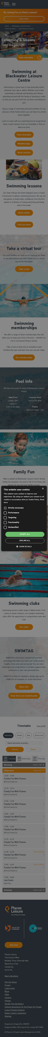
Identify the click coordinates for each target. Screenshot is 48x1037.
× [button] (43, 489)
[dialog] (24, 518)
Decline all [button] (24, 541)
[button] (24, 546)
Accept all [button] (25, 534)
